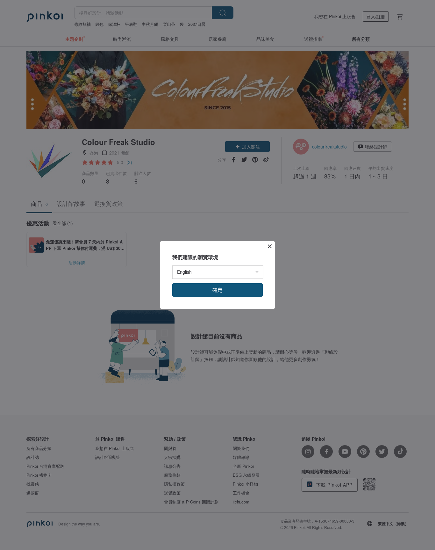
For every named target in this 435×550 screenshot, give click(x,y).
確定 (217, 289)
